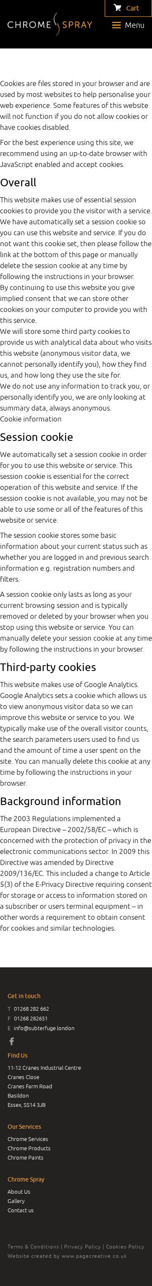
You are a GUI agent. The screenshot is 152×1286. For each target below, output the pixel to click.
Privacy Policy (82, 1247)
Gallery (16, 1201)
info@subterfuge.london (44, 1028)
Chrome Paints (25, 1157)
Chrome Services (28, 1139)
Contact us (21, 1210)
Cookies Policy (125, 1247)
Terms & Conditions (33, 1247)
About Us (19, 1192)
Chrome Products (29, 1148)
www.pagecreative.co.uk (94, 1256)
